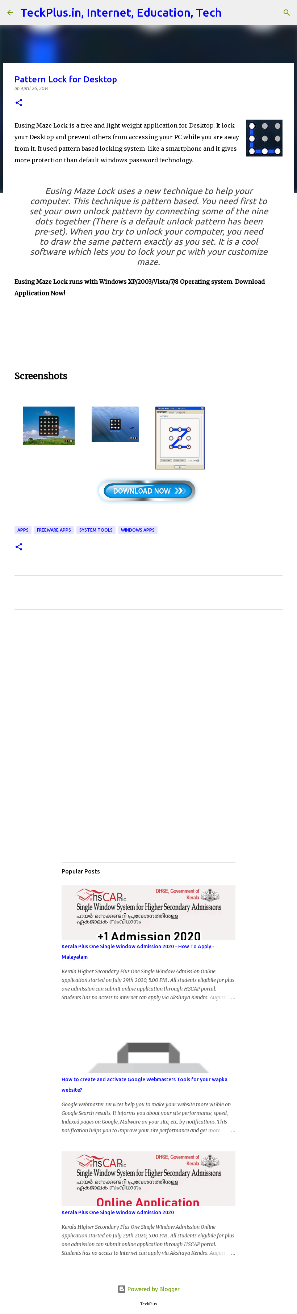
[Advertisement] (148, 333)
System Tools (96, 530)
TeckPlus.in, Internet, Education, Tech (121, 12)
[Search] (231, 12)
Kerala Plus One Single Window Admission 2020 (118, 1212)
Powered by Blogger (153, 1289)
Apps (23, 530)
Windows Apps (138, 530)
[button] (18, 103)
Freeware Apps (54, 530)
